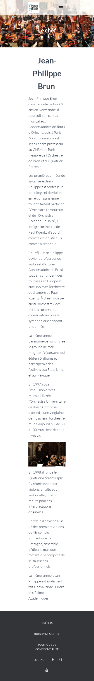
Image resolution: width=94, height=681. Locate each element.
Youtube (47, 670)
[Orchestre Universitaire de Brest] (35, 7)
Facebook (53, 660)
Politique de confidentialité (47, 646)
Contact (39, 659)
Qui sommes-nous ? (47, 634)
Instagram (60, 660)
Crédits (47, 623)
